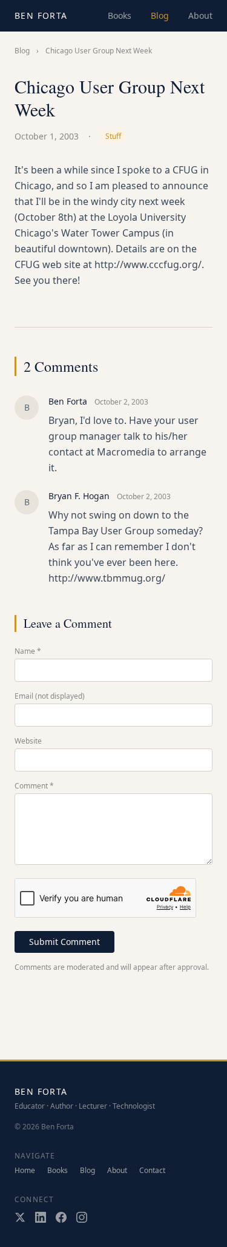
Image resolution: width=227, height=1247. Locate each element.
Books (119, 15)
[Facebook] (61, 1217)
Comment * (34, 786)
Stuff (113, 136)
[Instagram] (81, 1217)
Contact (152, 1170)
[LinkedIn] (40, 1217)
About (200, 15)
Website (28, 741)
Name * (28, 651)
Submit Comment (64, 941)
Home (25, 1170)
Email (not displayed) (50, 696)
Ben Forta (41, 15)
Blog (160, 15)
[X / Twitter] (20, 1217)
